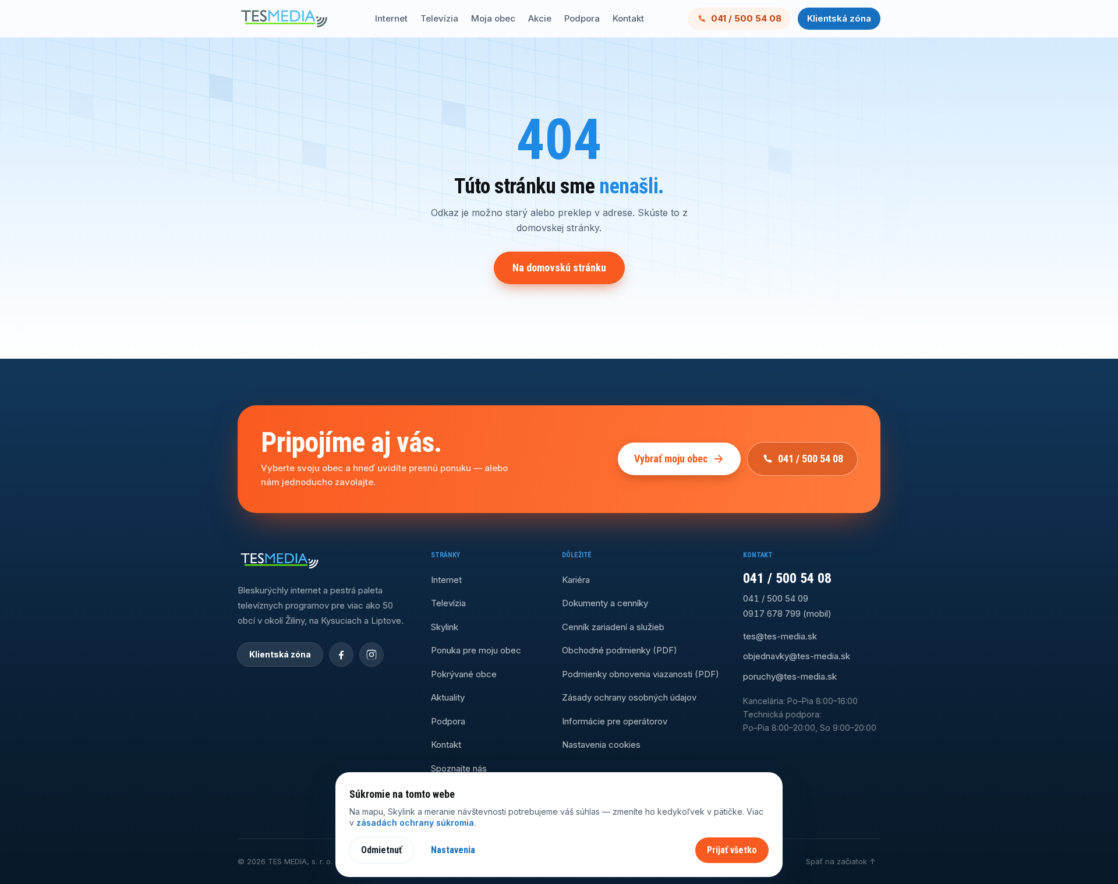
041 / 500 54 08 (746, 18)
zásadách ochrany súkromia (415, 823)
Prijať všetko (732, 849)
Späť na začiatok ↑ (841, 861)
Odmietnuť (381, 849)
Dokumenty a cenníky (605, 603)
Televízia (439, 18)
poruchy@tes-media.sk (790, 676)
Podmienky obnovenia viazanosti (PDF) (640, 674)
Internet (391, 18)
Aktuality (448, 697)
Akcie (539, 18)
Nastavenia (453, 849)
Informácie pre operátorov (614, 721)
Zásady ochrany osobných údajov (629, 697)
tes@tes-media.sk (780, 636)
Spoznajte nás (459, 768)
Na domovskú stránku (559, 267)
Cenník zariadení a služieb (613, 626)
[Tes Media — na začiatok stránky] (284, 18)
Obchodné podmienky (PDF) (619, 650)
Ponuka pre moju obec (476, 650)
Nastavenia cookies (601, 744)
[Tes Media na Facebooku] (341, 654)
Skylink (444, 626)
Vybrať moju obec (671, 458)
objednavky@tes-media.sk (796, 656)
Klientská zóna (839, 18)
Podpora (582, 18)
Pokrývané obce (464, 674)
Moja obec (493, 18)
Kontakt (628, 18)
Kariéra (576, 579)
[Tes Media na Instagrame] (371, 654)
